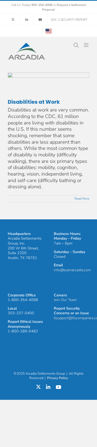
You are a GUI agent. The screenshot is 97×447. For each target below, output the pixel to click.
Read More (81, 199)
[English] (48, 31)
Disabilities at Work (34, 102)
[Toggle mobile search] (76, 45)
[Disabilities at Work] (48, 85)
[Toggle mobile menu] (86, 45)
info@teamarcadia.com (72, 270)
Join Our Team (65, 299)
